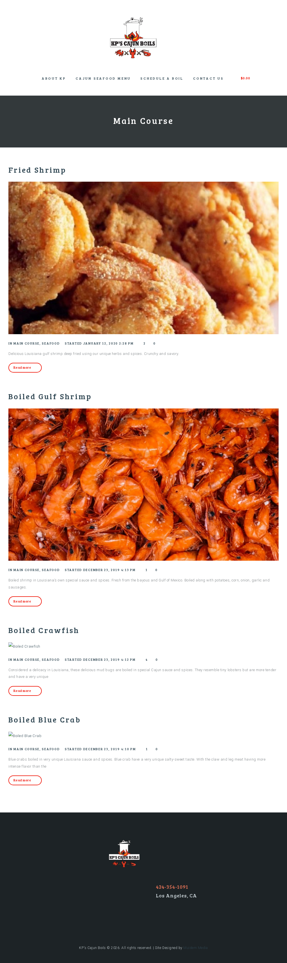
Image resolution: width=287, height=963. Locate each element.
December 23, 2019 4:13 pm (109, 570)
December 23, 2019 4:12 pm (109, 659)
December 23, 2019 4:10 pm (109, 749)
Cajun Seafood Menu (103, 78)
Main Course (26, 343)
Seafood (51, 343)
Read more (22, 367)
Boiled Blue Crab (44, 719)
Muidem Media (195, 948)
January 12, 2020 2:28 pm (108, 343)
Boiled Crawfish (44, 630)
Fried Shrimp (37, 169)
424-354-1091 (172, 886)
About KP (54, 78)
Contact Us (208, 78)
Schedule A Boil (162, 78)
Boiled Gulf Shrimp (50, 396)
